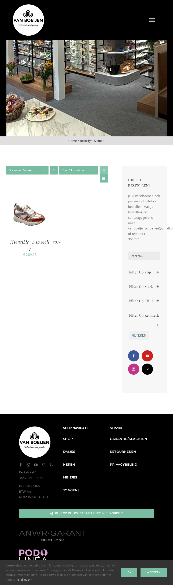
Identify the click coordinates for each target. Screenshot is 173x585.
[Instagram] (133, 369)
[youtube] (36, 464)
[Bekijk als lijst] (104, 178)
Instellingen (23, 579)
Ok (129, 572)
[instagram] (28, 464)
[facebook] (20, 464)
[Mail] (147, 369)
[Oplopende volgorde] (54, 170)
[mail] (43, 464)
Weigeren (154, 572)
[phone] (51, 464)
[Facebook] (133, 355)
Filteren (138, 335)
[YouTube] (147, 355)
